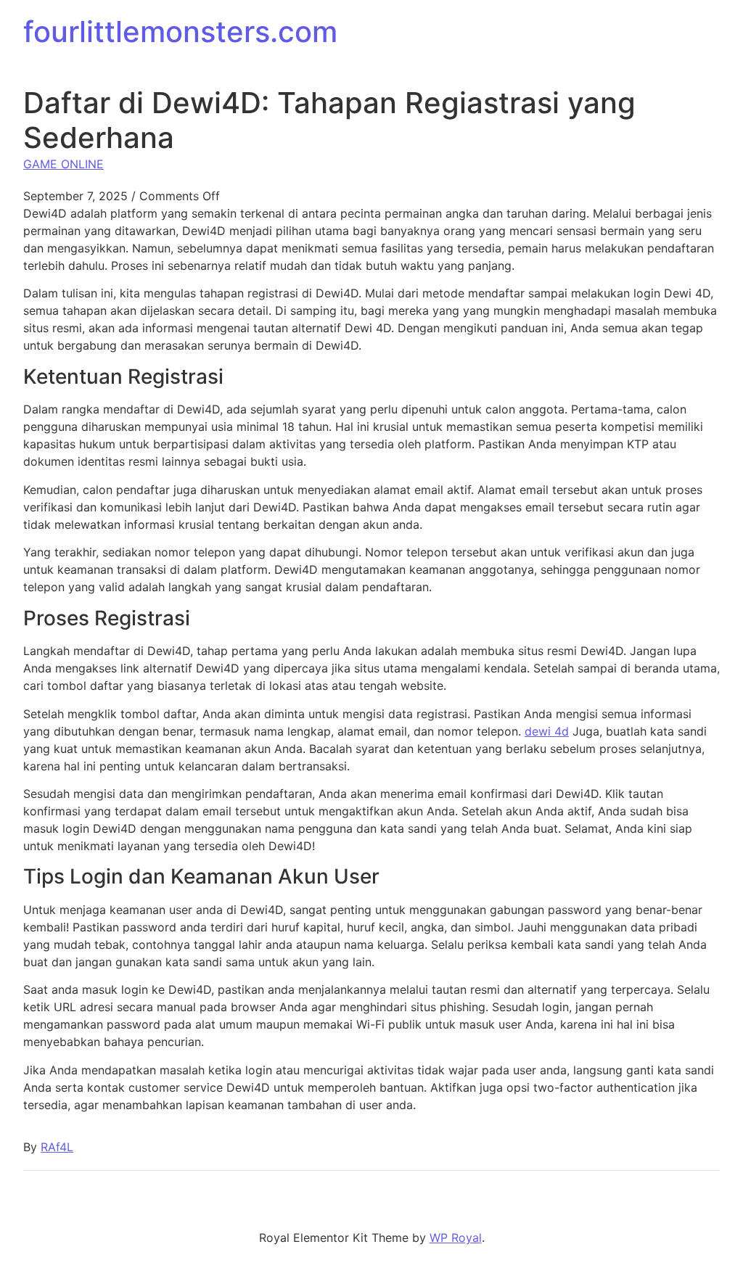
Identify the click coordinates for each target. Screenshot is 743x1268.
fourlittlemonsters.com (180, 31)
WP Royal (456, 1237)
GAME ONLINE (63, 164)
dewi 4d (547, 731)
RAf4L (57, 1147)
